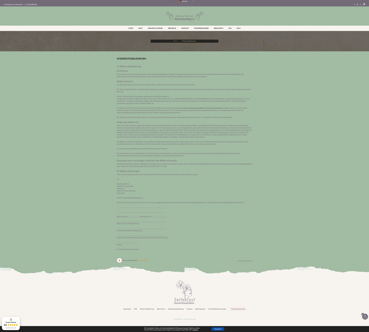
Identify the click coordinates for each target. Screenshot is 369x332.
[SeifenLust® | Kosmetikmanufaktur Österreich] (184, 16)
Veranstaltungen (155, 28)
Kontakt (185, 28)
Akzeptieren (217, 329)
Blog (239, 28)
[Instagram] (357, 4)
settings (195, 330)
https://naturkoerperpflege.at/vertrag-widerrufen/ (203, 108)
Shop (140, 28)
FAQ (230, 28)
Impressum (127, 309)
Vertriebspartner (201, 28)
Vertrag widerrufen (238, 309)
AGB (135, 309)
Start (130, 28)
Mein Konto (218, 28)
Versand (189, 309)
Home (175, 41)
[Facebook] (354, 4)
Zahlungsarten (200, 309)
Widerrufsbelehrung (147, 309)
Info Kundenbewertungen (217, 309)
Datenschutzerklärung (176, 309)
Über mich (172, 28)
